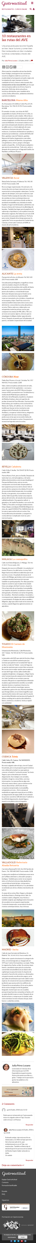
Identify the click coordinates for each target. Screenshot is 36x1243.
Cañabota (16, 466)
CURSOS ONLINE (21, 9)
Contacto (5, 1182)
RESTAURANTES (8, 9)
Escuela (4, 1191)
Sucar (16, 178)
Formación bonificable (9, 1185)
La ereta (18, 273)
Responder (29, 1125)
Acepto (23, 1237)
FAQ (3, 1194)
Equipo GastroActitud (9, 1179)
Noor (16, 376)
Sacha (15, 949)
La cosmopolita (19, 559)
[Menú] (32, 2)
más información (12, 1237)
